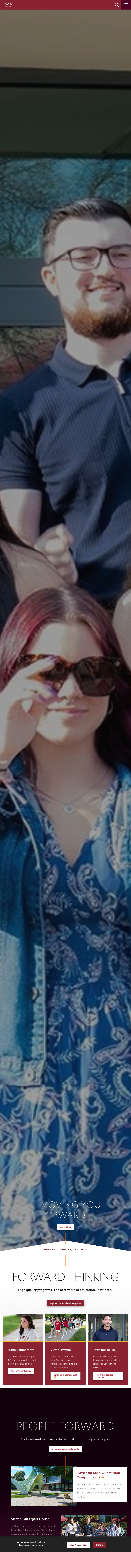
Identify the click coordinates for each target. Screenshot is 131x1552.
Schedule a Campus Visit (65, 1374)
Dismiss (99, 1544)
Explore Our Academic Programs (65, 1303)
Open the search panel (116, 5)
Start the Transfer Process (104, 1376)
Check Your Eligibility (21, 1371)
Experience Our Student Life (65, 1449)
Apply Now (65, 1227)
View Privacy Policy (78, 1545)
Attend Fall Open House (30, 1519)
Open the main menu (126, 5)
